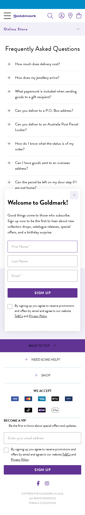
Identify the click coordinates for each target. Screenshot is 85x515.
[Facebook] (38, 483)
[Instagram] (47, 483)
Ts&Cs (19, 316)
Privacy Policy (38, 316)
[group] (42, 4)
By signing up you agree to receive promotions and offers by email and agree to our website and (44, 311)
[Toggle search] (50, 15)
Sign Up (42, 293)
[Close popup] (74, 195)
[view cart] (78, 16)
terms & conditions (42, 503)
